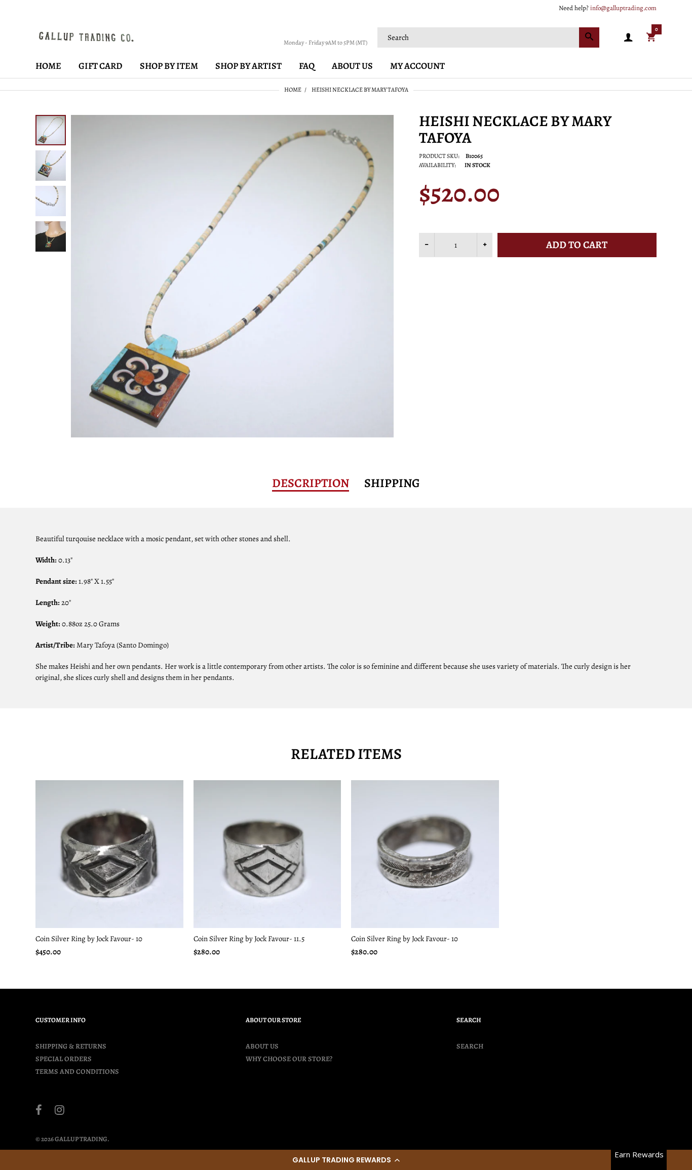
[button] (346, 1160)
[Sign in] (628, 37)
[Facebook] (38, 1111)
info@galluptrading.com (623, 8)
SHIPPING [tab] (392, 483)
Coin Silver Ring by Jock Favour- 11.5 (249, 939)
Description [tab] (310, 483)
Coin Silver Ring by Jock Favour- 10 (88, 939)
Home (292, 90)
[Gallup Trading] (86, 36)
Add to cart (576, 245)
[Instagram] (59, 1111)
